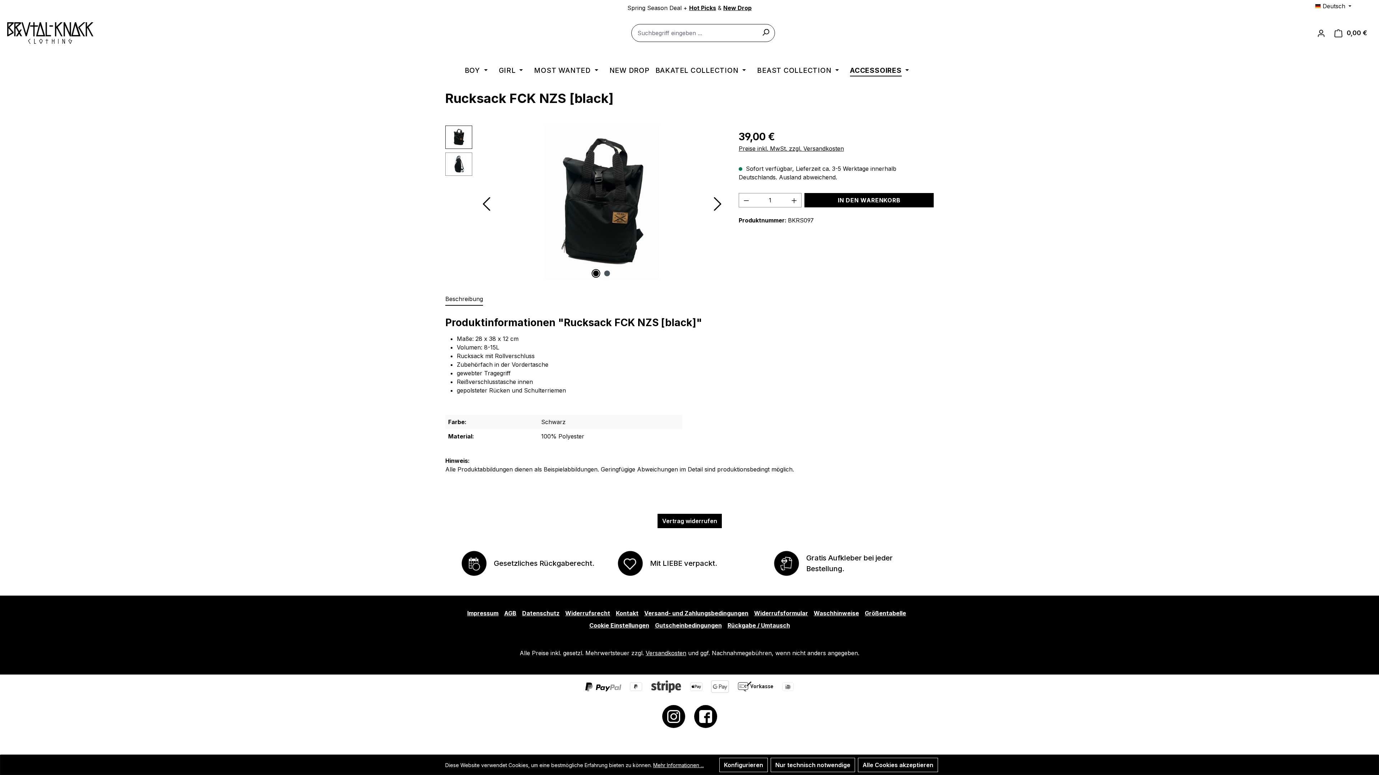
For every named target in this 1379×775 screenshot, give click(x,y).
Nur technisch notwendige (812, 765)
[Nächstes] (717, 202)
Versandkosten (666, 653)
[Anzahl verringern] (746, 200)
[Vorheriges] (485, 202)
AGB (510, 613)
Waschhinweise (836, 613)
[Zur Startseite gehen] (50, 33)
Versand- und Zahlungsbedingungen (696, 613)
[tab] (464, 299)
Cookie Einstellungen (619, 625)
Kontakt (627, 613)
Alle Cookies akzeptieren (898, 765)
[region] (585, 203)
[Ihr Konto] (1321, 33)
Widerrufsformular (781, 613)
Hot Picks (702, 7)
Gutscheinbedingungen (688, 625)
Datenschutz (541, 613)
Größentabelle (885, 613)
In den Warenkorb (869, 200)
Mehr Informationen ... (678, 765)
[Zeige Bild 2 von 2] (607, 273)
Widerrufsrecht (587, 613)
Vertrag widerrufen (689, 521)
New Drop (737, 7)
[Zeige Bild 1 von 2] (596, 273)
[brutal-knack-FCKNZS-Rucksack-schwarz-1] (602, 203)
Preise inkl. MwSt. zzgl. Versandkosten (791, 148)
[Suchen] (765, 32)
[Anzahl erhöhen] (794, 200)
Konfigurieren (743, 765)
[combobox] (703, 33)
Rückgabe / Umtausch (759, 625)
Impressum (482, 613)
